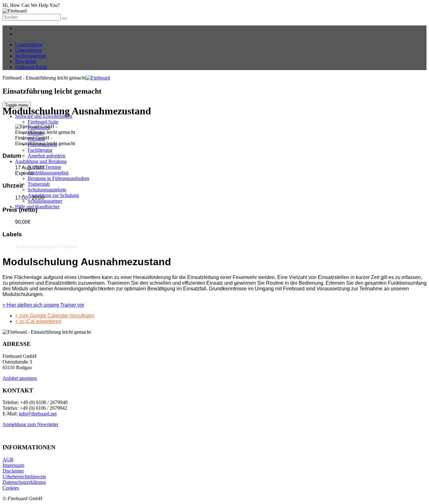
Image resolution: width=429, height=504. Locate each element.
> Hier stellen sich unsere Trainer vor (43, 305)
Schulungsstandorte (47, 189)
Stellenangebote (30, 55)
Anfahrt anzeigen (20, 378)
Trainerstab (39, 184)
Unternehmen (28, 50)
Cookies (11, 487)
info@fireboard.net (38, 413)
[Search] (64, 18)
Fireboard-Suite (43, 121)
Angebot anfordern (46, 155)
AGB (8, 459)
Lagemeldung (28, 44)
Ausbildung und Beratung (41, 161)
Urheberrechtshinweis (24, 476)
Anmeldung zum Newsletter (30, 424)
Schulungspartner (45, 201)
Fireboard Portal (31, 67)
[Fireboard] (98, 77)
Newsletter (25, 61)
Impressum (13, 465)
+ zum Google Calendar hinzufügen (54, 315)
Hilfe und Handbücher (37, 206)
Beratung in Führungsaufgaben (58, 178)
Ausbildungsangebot (48, 172)
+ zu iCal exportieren (38, 321)
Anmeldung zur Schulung (53, 195)
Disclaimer (13, 471)
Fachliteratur (40, 150)
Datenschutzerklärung (24, 482)
